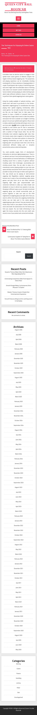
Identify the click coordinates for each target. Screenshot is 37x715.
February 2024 (18, 459)
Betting (18, 30)
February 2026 (18, 349)
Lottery (18, 683)
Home (18, 26)
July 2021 (18, 583)
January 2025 (18, 406)
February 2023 (18, 516)
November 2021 (18, 573)
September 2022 (18, 540)
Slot (18, 692)
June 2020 (18, 645)
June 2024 (18, 440)
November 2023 (18, 473)
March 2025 (18, 397)
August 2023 (18, 487)
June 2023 (18, 497)
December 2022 (18, 525)
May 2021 (18, 592)
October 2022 (18, 535)
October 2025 (18, 368)
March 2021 (18, 602)
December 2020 (18, 616)
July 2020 (18, 640)
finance (18, 673)
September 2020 (18, 631)
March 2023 (18, 511)
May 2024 (18, 444)
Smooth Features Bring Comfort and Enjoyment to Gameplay (18, 300)
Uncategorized (18, 697)
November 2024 (18, 416)
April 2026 (18, 339)
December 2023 (18, 468)
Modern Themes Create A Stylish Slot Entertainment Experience (18, 293)
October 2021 (18, 578)
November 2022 (18, 530)
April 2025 (18, 392)
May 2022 (18, 549)
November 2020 (18, 621)
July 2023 (18, 492)
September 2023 (18, 483)
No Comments (9, 70)
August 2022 (18, 545)
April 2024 (18, 449)
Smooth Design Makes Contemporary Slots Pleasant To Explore (18, 286)
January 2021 (18, 611)
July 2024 (18, 435)
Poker (18, 688)
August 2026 (18, 330)
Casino (29, 68)
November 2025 (18, 363)
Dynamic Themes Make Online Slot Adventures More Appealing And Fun (18, 273)
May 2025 (18, 387)
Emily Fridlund (9, 68)
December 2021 (18, 568)
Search (18, 252)
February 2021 (18, 607)
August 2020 (18, 635)
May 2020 (18, 650)
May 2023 (18, 502)
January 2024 (18, 463)
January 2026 (18, 354)
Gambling (19, 35)
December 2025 (18, 358)
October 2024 (18, 420)
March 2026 (18, 344)
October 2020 (18, 626)
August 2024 (18, 430)
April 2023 (18, 506)
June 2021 (18, 588)
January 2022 (18, 564)
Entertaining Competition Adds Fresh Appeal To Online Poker (18, 280)
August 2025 (18, 377)
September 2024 (18, 425)
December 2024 (18, 411)
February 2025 (18, 401)
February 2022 (18, 559)
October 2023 (18, 478)
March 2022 (18, 554)
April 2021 (18, 597)
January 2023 (18, 521)
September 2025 (18, 373)
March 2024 (18, 454)
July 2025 (18, 382)
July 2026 (18, 335)
